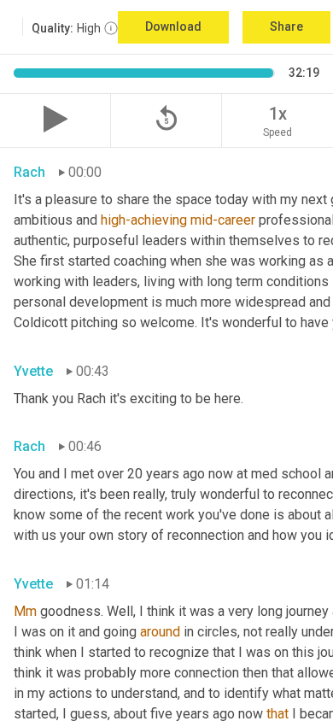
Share (286, 26)
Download (173, 26)
